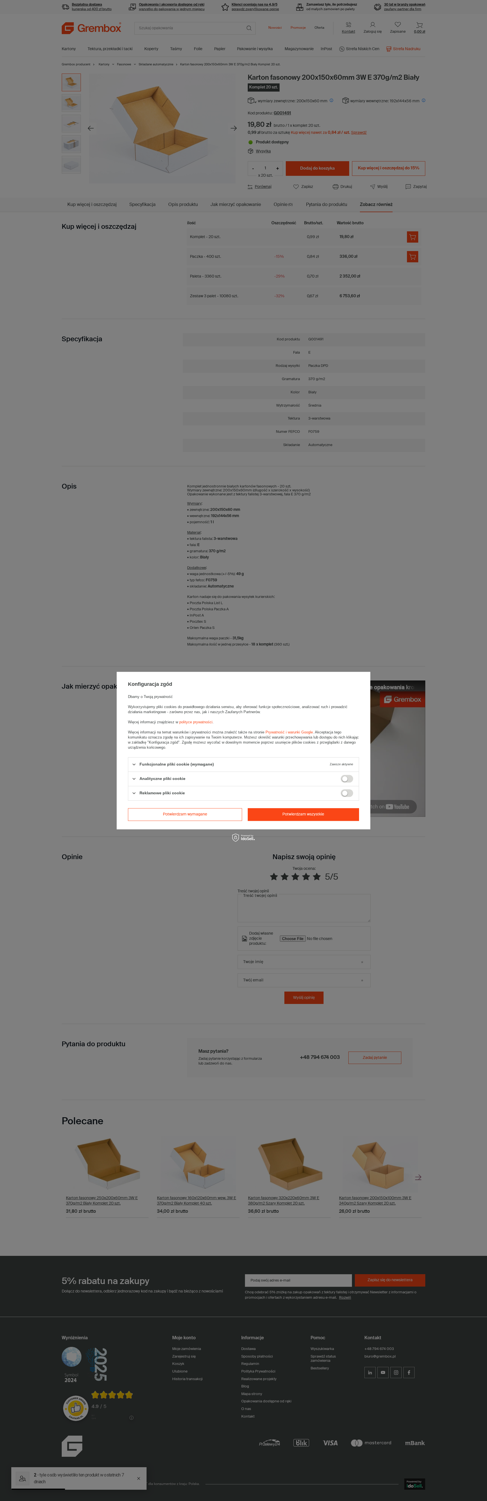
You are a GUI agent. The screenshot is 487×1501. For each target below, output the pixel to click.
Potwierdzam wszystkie (303, 814)
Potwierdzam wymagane (185, 814)
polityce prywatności (195, 722)
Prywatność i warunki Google (289, 732)
